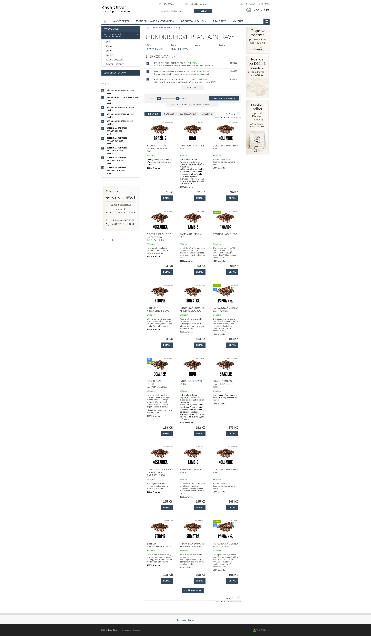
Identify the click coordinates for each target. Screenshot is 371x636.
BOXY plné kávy (115, 64)
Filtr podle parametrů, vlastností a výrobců (191, 105)
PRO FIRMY (219, 21)
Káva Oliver (115, 9)
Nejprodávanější (188, 114)
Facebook (181, 620)
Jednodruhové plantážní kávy (155, 21)
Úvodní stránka (104, 21)
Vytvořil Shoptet (263, 630)
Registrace (264, 4)
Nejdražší (169, 114)
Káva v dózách (114, 60)
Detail (166, 198)
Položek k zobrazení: (224, 98)
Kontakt (238, 21)
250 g (109, 46)
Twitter (191, 620)
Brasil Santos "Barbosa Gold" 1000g (181, 79)
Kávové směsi (120, 21)
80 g (108, 42)
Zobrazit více (191, 87)
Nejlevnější (153, 114)
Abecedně (207, 114)
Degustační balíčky (193, 21)
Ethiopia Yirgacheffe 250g (176, 63)
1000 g (109, 55)
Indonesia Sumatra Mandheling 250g (181, 71)
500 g (109, 51)
